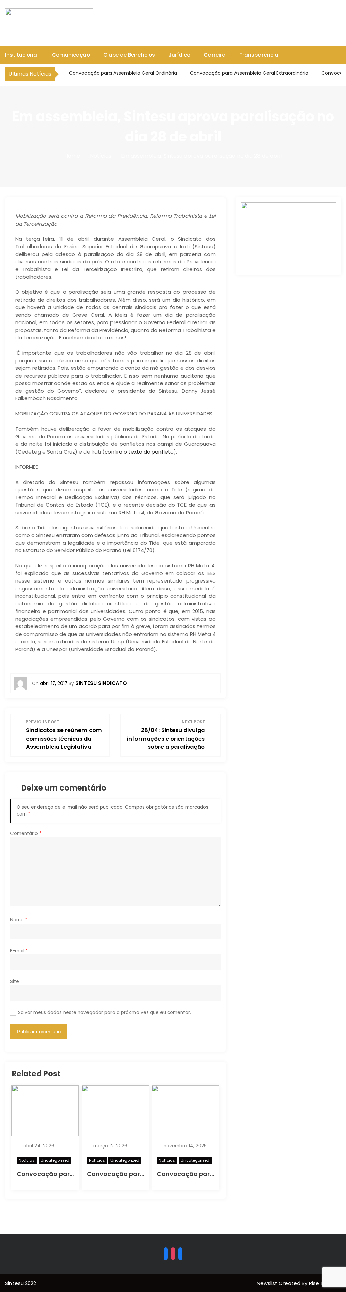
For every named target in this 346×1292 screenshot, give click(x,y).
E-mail (19, 951)
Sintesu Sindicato (101, 683)
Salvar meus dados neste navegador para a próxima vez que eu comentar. (104, 1012)
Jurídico (179, 54)
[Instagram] (173, 1253)
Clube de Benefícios (129, 54)
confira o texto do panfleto (139, 451)
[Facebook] (165, 1253)
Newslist (268, 1283)
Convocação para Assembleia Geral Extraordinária (248, 73)
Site (14, 981)
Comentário (26, 833)
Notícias (27, 1160)
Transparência (258, 54)
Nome (18, 919)
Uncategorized (55, 1160)
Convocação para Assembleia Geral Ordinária (122, 73)
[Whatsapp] (180, 1253)
